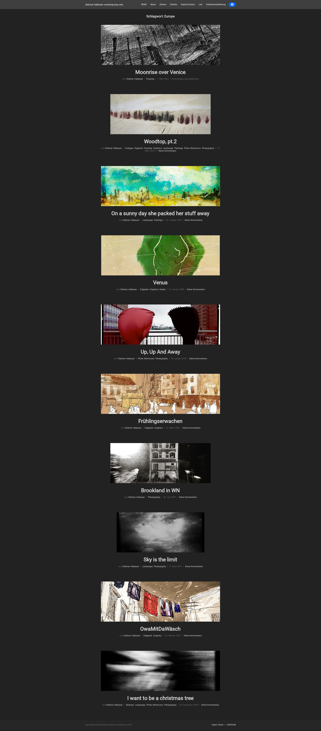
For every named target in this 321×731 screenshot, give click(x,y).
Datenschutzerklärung (216, 4)
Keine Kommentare (167, 150)
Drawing (150, 79)
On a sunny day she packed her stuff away (160, 213)
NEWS (144, 4)
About (153, 4)
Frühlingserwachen (160, 421)
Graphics (157, 148)
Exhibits (173, 4)
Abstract (130, 705)
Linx (200, 4)
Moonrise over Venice (160, 72)
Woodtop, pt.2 (160, 141)
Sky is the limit (160, 559)
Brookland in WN (160, 490)
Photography (208, 148)
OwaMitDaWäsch (160, 629)
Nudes (162, 289)
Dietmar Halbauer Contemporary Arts (104, 4)
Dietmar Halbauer (134, 79)
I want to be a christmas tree (160, 698)
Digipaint (138, 148)
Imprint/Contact (188, 4)
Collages (129, 148)
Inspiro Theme (217, 725)
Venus (160, 282)
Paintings (178, 148)
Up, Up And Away (160, 352)
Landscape (168, 148)
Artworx (162, 4)
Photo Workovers (192, 148)
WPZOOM (231, 725)
